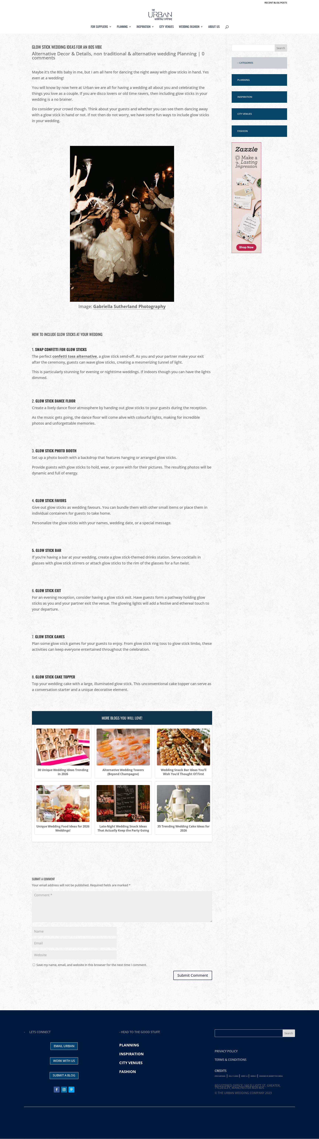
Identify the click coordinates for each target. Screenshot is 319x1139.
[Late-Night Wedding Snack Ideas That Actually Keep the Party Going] (123, 803)
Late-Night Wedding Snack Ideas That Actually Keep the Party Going (123, 828)
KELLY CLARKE (233, 1076)
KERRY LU (244, 1076)
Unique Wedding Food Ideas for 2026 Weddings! (62, 828)
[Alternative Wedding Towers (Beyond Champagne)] (123, 747)
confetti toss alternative (74, 356)
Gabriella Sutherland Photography (129, 306)
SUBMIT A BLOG (64, 1075)
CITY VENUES (244, 113)
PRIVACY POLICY (226, 1051)
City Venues (166, 27)
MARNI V (253, 1076)
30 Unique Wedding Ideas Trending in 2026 (63, 772)
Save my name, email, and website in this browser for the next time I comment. (91, 965)
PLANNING (243, 80)
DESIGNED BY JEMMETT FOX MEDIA (271, 1076)
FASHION (242, 131)
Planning (122, 27)
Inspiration (143, 27)
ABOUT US (214, 27)
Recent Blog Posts (276, 3)
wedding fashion (189, 27)
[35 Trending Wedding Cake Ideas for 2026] (183, 803)
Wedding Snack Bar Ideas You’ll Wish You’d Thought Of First (183, 772)
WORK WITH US (64, 1061)
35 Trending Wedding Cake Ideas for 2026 (183, 828)
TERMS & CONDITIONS (230, 1060)
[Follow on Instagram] (64, 1090)
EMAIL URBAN (64, 1046)
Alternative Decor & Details (61, 53)
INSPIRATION (244, 96)
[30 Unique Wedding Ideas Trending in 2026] (63, 747)
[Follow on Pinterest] (71, 1090)
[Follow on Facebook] (57, 1090)
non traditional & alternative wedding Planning (145, 53)
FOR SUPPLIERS (99, 27)
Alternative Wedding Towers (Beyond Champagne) (123, 772)
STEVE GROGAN (220, 1076)
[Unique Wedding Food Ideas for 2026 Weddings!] (63, 803)
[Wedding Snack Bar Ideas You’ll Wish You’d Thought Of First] (183, 747)
